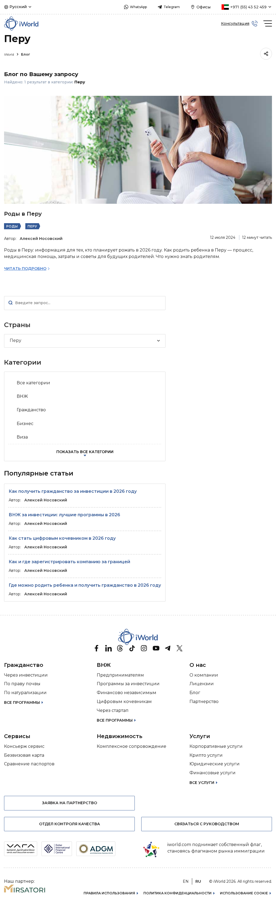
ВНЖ (22, 396)
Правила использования (109, 893)
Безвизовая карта (24, 755)
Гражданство (31, 409)
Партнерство (204, 701)
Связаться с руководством (206, 823)
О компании (203, 675)
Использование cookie (244, 893)
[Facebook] (96, 648)
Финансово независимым (126, 692)
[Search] (10, 303)
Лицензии (201, 683)
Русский (18, 6)
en (186, 881)
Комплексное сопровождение (131, 746)
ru (198, 881)
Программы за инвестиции (128, 683)
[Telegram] (167, 648)
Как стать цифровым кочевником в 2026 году (62, 538)
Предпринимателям (120, 675)
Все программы (22, 702)
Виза (22, 437)
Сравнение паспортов (29, 763)
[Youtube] (156, 648)
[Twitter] (179, 648)
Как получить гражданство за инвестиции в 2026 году (73, 491)
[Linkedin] (108, 648)
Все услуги (201, 782)
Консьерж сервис (24, 746)
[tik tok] (132, 648)
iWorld (9, 54)
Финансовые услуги (212, 772)
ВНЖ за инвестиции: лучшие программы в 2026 (64, 514)
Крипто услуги (206, 755)
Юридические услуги (214, 763)
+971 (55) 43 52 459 (248, 7)
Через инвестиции (26, 675)
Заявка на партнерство (69, 802)
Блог (25, 54)
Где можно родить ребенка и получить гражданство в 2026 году (85, 585)
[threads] (120, 648)
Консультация (235, 23)
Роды (12, 226)
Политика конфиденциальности (177, 893)
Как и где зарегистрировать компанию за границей (69, 561)
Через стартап (113, 710)
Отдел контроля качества (69, 823)
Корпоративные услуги (216, 746)
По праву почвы (22, 683)
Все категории (33, 382)
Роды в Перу (23, 213)
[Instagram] (144, 648)
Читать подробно (25, 268)
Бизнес (25, 423)
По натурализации (25, 692)
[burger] (267, 23)
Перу (32, 226)
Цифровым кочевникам (124, 701)
